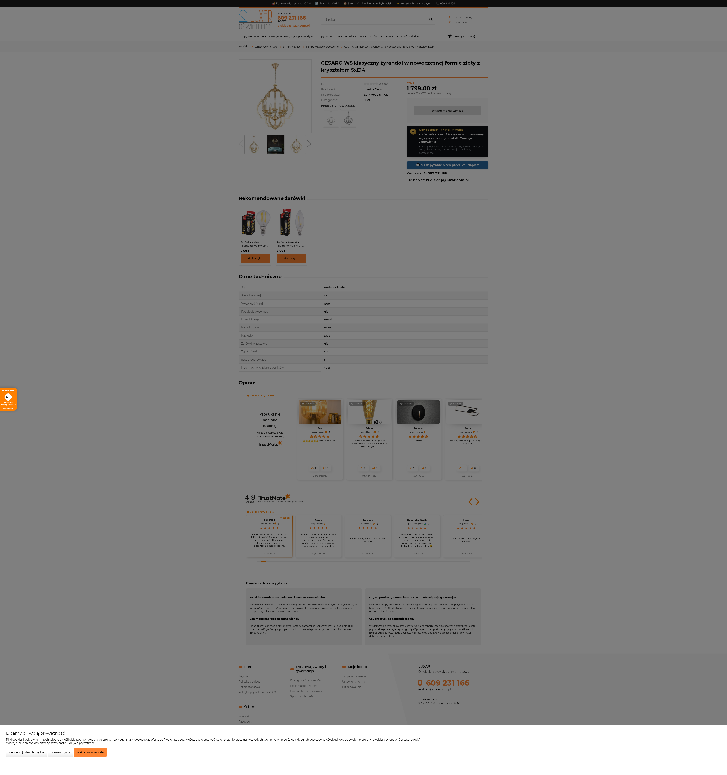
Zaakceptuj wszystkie (90, 752)
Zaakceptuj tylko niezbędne (26, 752)
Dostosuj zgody (60, 752)
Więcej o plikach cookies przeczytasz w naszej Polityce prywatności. (51, 743)
